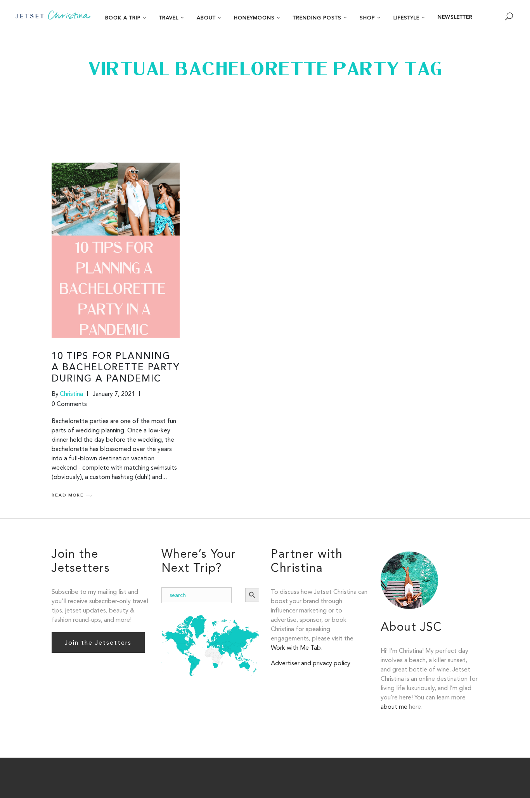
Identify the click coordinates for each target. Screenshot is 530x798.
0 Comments (69, 404)
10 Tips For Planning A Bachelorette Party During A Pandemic (116, 368)
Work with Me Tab (296, 647)
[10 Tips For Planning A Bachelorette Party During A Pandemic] (116, 250)
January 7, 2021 (114, 393)
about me (394, 706)
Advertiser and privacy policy (310, 663)
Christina (71, 393)
